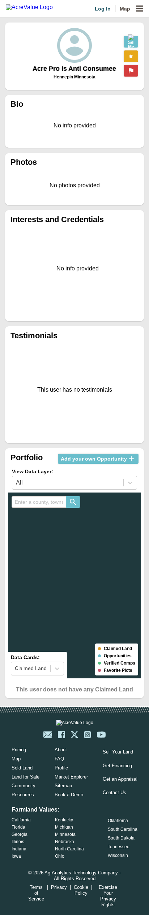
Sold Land (22, 768)
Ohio (59, 856)
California (21, 819)
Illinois (18, 841)
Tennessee (118, 846)
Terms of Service (36, 893)
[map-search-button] (73, 502)
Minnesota (65, 834)
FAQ (59, 758)
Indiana (19, 848)
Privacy (59, 887)
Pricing (19, 749)
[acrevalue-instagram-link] (87, 734)
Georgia (19, 834)
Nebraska (64, 841)
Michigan (64, 827)
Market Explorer (71, 777)
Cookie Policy (81, 890)
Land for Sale (25, 777)
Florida (18, 827)
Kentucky (64, 819)
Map (125, 9)
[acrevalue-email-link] (47, 734)
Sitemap (63, 785)
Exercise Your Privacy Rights (108, 896)
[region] (74, 585)
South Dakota (121, 838)
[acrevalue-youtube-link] (101, 734)
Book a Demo (69, 794)
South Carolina (122, 829)
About (61, 749)
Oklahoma (118, 820)
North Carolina (69, 848)
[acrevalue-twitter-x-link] (74, 734)
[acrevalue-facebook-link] (61, 734)
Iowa (16, 856)
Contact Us (114, 792)
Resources (23, 794)
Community (23, 785)
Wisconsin (118, 855)
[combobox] (39, 502)
